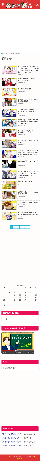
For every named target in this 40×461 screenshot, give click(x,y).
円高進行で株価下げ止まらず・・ (12, 434)
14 (25, 227)
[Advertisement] (20, 30)
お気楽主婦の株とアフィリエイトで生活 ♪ (21, 456)
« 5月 (3, 305)
